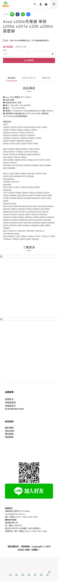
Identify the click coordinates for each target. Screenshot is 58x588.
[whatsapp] (23, 14)
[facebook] (18, 14)
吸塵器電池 (10, 405)
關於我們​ (9, 427)
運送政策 (9, 433)
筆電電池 (9, 399)
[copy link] (28, 14)
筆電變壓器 (10, 402)
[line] (12, 14)
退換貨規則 (9, 431)
